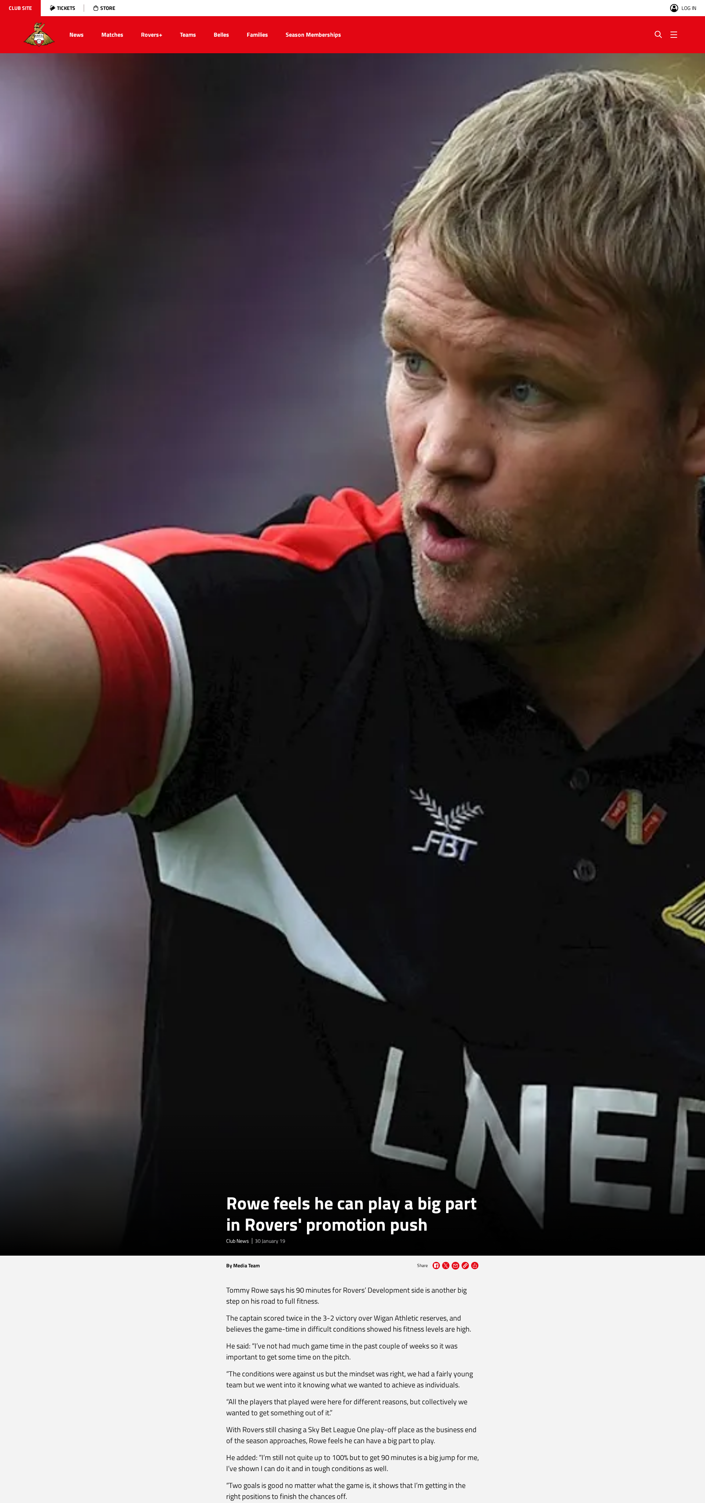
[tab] (20, 8)
